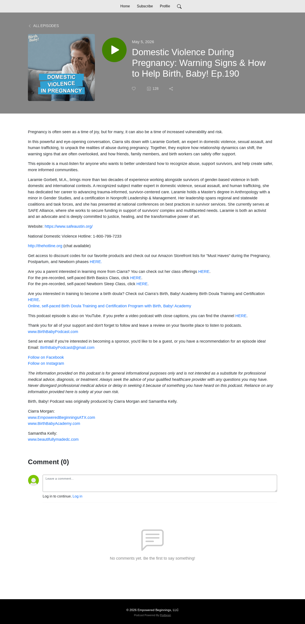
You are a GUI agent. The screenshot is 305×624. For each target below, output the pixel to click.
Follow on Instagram (46, 363)
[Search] (179, 6)
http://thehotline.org (45, 245)
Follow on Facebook (46, 357)
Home (125, 6)
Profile (165, 6)
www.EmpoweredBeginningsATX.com (61, 417)
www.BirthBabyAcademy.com (54, 423)
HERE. (96, 261)
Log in (77, 496)
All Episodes (46, 26)
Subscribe (145, 6)
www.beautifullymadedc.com (53, 439)
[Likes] (134, 88)
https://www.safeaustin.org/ (69, 226)
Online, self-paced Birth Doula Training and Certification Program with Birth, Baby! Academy (109, 306)
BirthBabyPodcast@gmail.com (67, 347)
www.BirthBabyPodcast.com (53, 331)
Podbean (165, 615)
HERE (203, 271)
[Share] (171, 88)
